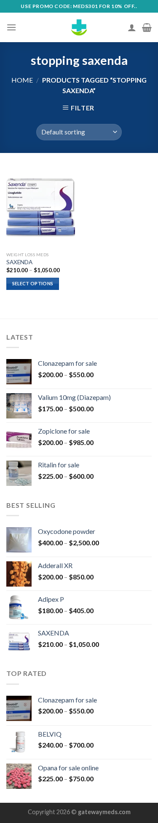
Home (22, 80)
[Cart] (147, 27)
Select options (33, 283)
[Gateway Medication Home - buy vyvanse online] (79, 27)
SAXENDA (19, 262)
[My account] (132, 27)
